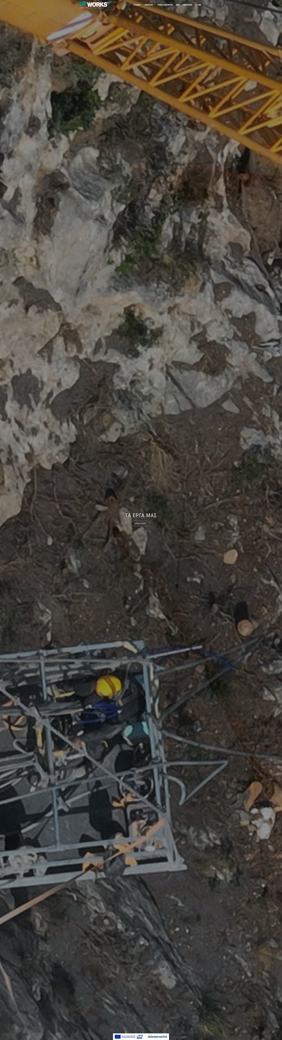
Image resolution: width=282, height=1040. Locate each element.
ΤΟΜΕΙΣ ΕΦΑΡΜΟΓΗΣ (165, 5)
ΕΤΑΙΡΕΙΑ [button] (137, 5)
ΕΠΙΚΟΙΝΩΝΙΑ (187, 5)
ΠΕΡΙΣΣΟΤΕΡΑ (140, 523)
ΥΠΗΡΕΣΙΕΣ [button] (149, 5)
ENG (199, 5)
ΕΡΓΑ (178, 5)
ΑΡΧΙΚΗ (128, 5)
